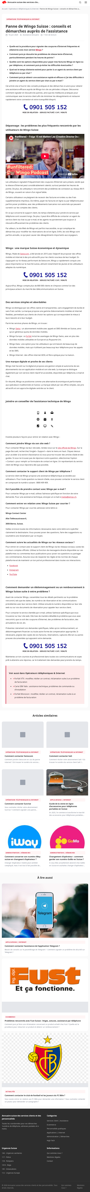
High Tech (51, 1140)
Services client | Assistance (57, 1121)
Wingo (39, 50)
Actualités (10, 1092)
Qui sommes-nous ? (54, 1153)
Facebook (13, 565)
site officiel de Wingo (67, 448)
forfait (29, 336)
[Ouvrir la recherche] (80, 2)
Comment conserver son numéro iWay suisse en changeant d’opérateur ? (22, 857)
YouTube (13, 574)
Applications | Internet (60, 800)
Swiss (18, 328)
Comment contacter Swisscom (19, 756)
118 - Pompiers (8, 1161)
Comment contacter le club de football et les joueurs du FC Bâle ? (35, 1095)
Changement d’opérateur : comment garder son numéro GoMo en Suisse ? (66, 857)
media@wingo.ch (68, 497)
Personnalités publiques (56, 1128)
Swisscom (24, 253)
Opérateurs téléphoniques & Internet (23, 9)
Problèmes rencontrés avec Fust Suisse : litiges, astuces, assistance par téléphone (43, 1020)
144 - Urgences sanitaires (12, 1153)
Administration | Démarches (18, 853)
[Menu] (85, 2)
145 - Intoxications (9, 1169)
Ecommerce (10, 1017)
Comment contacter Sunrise (18, 803)
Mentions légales (53, 1157)
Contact (50, 1161)
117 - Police (6, 1157)
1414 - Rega (6, 1165)
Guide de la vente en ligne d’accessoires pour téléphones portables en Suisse (63, 806)
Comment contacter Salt (60, 756)
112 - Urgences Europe (11, 1173)
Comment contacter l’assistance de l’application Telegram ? (32, 946)
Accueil (5, 9)
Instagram (14, 570)
